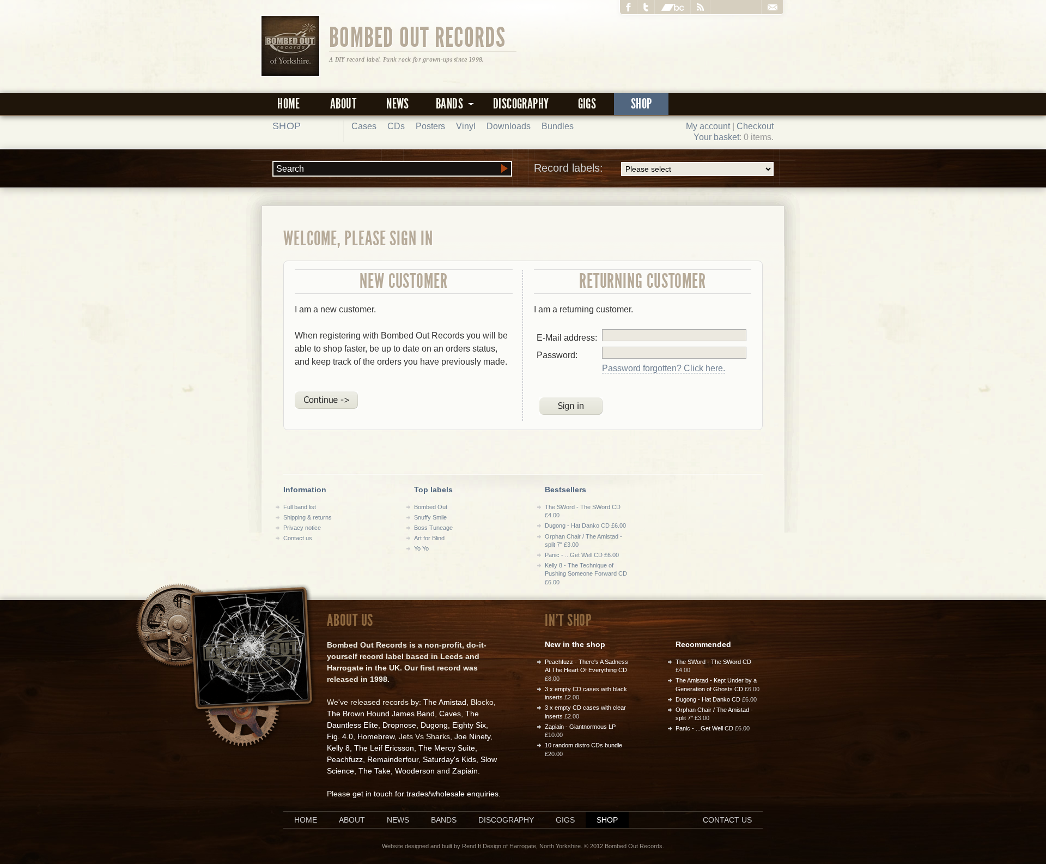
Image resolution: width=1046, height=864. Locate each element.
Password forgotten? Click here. (663, 368)
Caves (450, 713)
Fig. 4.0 (340, 736)
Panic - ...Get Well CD (704, 728)
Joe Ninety (472, 736)
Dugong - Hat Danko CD (708, 699)
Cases (363, 126)
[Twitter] (646, 7)
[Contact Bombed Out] (772, 7)
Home (288, 103)
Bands (444, 819)
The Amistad (444, 702)
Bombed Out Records (417, 36)
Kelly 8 (338, 748)
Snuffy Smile (430, 517)
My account (708, 126)
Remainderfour (392, 759)
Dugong (434, 725)
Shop (641, 103)
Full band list (299, 507)
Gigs (587, 103)
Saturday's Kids (449, 759)
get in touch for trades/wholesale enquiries (425, 793)
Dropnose (399, 725)
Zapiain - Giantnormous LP (580, 726)
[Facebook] (628, 7)
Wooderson (415, 770)
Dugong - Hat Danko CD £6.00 (585, 525)
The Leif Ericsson (384, 748)
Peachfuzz (345, 759)
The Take (374, 770)
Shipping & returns (307, 517)
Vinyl (466, 126)
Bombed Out (430, 507)
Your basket (716, 137)
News (397, 103)
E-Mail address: (567, 337)
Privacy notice (302, 527)
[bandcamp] (673, 7)
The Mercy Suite (446, 748)
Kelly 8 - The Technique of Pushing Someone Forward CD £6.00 (586, 573)
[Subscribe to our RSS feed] (700, 7)
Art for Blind (429, 538)
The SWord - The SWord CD (713, 661)
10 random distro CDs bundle (583, 745)
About (343, 103)
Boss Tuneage (433, 527)
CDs (396, 126)
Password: (557, 355)
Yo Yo (421, 548)
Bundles (558, 126)
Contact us (297, 538)
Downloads (508, 126)
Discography (521, 103)
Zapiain (465, 770)
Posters (430, 126)
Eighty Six (469, 725)
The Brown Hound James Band (381, 713)
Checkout (755, 126)
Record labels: (568, 168)
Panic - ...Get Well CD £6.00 (582, 555)
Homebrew (375, 736)
